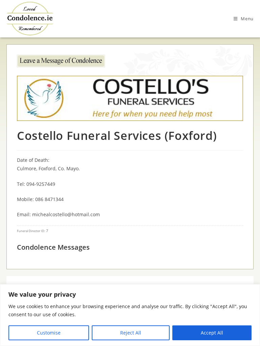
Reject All (130, 332)
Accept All (212, 332)
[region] (130, 315)
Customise (49, 332)
